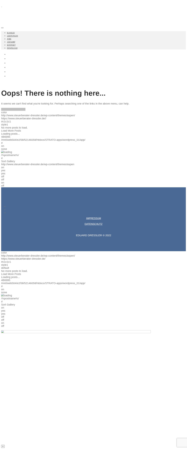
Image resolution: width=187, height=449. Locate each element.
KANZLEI (11, 33)
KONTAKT (11, 45)
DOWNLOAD (12, 48)
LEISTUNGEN (12, 36)
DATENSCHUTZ (93, 224)
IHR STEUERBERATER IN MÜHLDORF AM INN (93, 229)
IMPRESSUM (93, 218)
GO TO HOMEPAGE (13, 109)
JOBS (9, 39)
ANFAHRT (11, 42)
